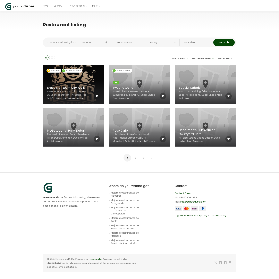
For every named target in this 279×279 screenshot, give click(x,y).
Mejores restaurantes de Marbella (125, 234)
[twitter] (215, 263)
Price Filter (190, 42)
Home (45, 5)
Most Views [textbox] (178, 58)
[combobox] (179, 58)
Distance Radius (201, 58)
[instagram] (230, 263)
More (95, 5)
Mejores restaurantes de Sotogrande (125, 202)
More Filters (225, 58)
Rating (153, 42)
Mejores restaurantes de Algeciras (125, 194)
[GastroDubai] (19, 6)
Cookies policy (218, 215)
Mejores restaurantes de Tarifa (125, 219)
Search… (58, 5)
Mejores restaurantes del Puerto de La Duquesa (125, 227)
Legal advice (182, 215)
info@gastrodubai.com (193, 201)
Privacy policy (199, 215)
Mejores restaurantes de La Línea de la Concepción (125, 210)
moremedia (95, 259)
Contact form (183, 193)
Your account (77, 5)
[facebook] (225, 263)
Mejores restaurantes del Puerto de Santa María (125, 242)
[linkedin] (220, 263)
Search (224, 42)
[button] (128, 42)
